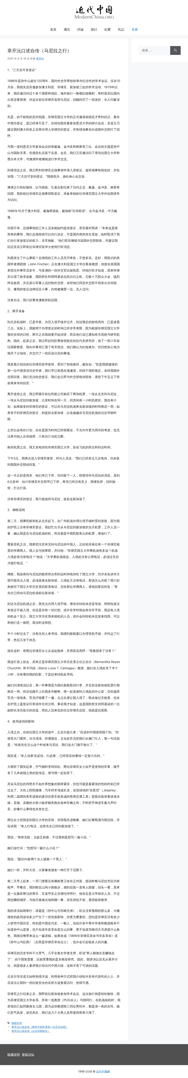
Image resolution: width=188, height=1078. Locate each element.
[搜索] (175, 50)
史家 (135, 29)
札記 (121, 29)
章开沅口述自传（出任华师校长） (31, 1030)
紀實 (107, 29)
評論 (80, 29)
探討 (94, 29)
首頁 (53, 29)
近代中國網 (103, 1071)
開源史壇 (17, 1023)
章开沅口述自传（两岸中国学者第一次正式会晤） (40, 1026)
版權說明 (13, 1054)
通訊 (67, 29)
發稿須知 (28, 1054)
